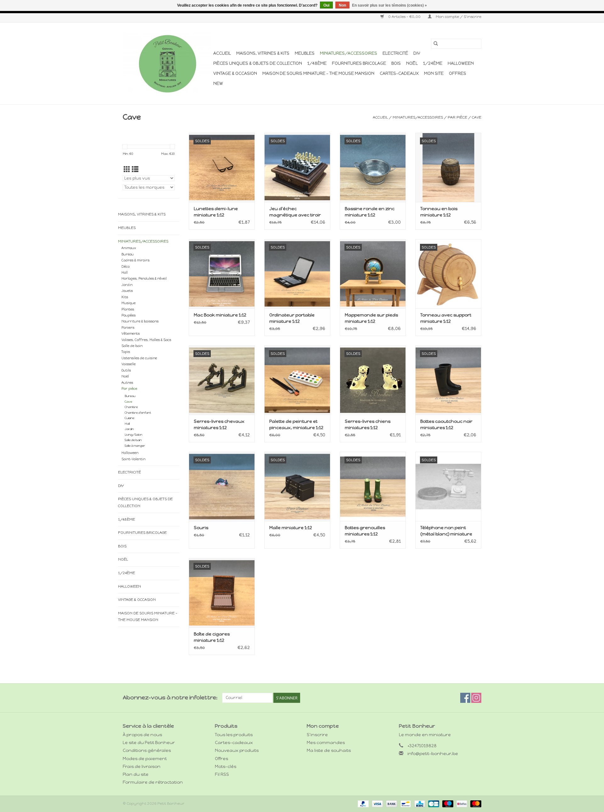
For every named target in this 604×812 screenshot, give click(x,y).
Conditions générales (147, 750)
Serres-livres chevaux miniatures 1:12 (219, 424)
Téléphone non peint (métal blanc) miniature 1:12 (446, 531)
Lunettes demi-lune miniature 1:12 (216, 212)
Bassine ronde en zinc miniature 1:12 (369, 212)
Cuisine (129, 418)
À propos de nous (142, 734)
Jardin (126, 285)
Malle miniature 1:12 (290, 527)
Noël (412, 63)
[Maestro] (447, 803)
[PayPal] (362, 803)
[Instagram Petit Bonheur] (476, 698)
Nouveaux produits (237, 750)
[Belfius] (461, 803)
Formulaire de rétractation (153, 782)
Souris (201, 527)
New (218, 83)
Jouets (127, 291)
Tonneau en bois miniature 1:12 (438, 212)
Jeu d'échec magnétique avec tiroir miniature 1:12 (295, 212)
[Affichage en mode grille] (127, 169)
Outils (126, 370)
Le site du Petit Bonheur (149, 742)
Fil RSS (222, 774)
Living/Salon (133, 434)
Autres (127, 383)
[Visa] (377, 803)
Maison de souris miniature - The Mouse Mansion (318, 73)
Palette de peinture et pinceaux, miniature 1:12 (296, 424)
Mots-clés (225, 766)
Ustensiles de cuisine (139, 358)
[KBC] (419, 803)
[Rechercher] (435, 44)
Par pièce (457, 117)
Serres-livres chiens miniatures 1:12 (367, 424)
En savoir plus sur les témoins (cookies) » (389, 5)
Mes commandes (326, 742)
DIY (416, 53)
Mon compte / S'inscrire (458, 16)
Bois (396, 63)
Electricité (395, 53)
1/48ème (317, 63)
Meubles (305, 53)
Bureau (127, 254)
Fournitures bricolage (359, 63)
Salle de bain (132, 346)
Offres (457, 73)
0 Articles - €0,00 (404, 16)
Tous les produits (234, 734)
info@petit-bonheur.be (432, 753)
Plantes (127, 309)
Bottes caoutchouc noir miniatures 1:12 (446, 424)
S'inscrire (317, 734)
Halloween (461, 63)
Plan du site (135, 774)
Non (342, 5)
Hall (124, 273)
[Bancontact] (405, 803)
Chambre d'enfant (138, 412)
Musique (128, 303)
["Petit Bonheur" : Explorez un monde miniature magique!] (167, 63)
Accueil (222, 53)
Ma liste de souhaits (329, 750)
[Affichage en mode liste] (135, 169)
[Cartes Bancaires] (433, 803)
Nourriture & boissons (140, 321)
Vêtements (130, 334)
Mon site (434, 73)
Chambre (131, 407)
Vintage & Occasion (235, 73)
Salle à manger (135, 445)
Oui (326, 5)
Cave (476, 117)
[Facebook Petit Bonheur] (465, 698)
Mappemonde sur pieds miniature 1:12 (371, 318)
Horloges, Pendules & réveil (144, 279)
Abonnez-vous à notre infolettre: (170, 697)
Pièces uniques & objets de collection (257, 63)
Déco (125, 267)
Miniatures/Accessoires (348, 53)
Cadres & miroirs (135, 260)
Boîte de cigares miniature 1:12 (212, 637)
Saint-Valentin (133, 459)
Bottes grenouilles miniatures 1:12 (365, 531)
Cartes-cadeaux (399, 73)
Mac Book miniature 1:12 (220, 315)
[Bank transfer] (391, 803)
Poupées (128, 315)
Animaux (128, 248)
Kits (124, 297)
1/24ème (432, 63)
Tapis (125, 352)
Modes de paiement (145, 758)
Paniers (127, 328)
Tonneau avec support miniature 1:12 (445, 318)
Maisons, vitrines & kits (262, 53)
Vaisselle (128, 364)
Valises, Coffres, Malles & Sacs (146, 340)
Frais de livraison (141, 766)
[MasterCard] (474, 803)
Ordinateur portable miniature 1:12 (292, 318)
